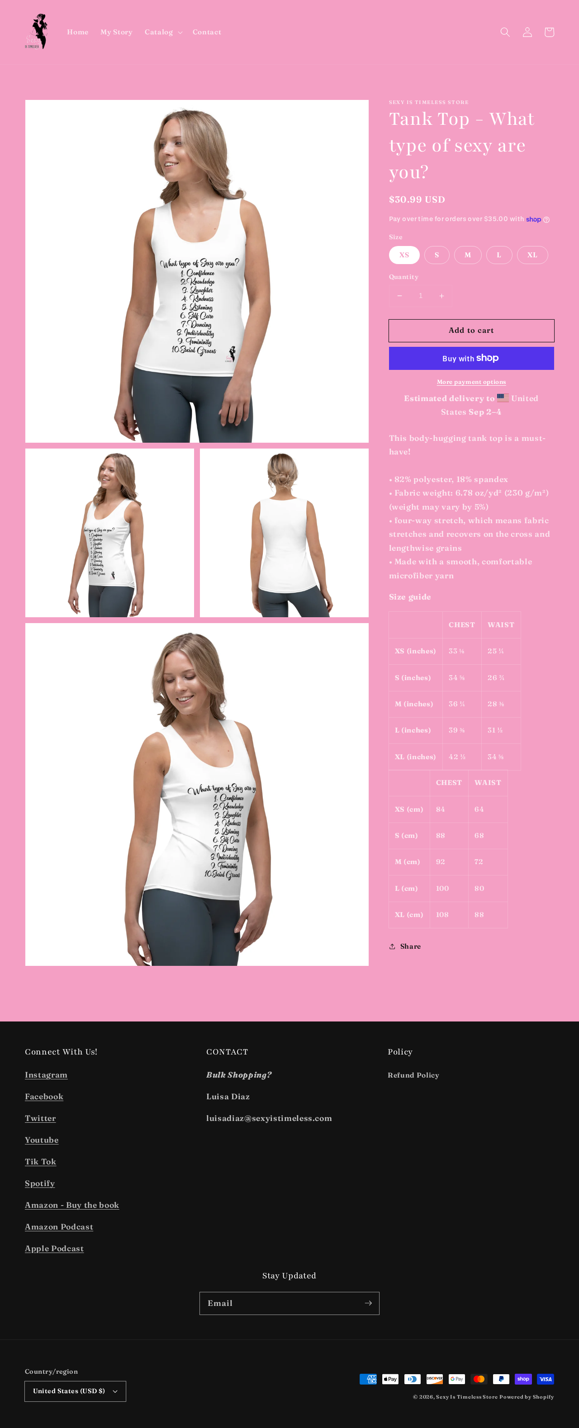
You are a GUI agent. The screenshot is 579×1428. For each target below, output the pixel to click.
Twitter (40, 1118)
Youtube (42, 1139)
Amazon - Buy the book (72, 1205)
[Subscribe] (368, 1303)
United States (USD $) (69, 1391)
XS (404, 255)
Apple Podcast (54, 1248)
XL (532, 255)
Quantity (404, 277)
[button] (163, 32)
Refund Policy (414, 1075)
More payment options (471, 381)
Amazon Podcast (59, 1226)
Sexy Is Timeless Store (467, 1397)
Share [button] (410, 946)
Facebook (44, 1096)
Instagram (46, 1074)
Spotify (40, 1183)
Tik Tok (41, 1161)
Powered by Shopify (526, 1397)
